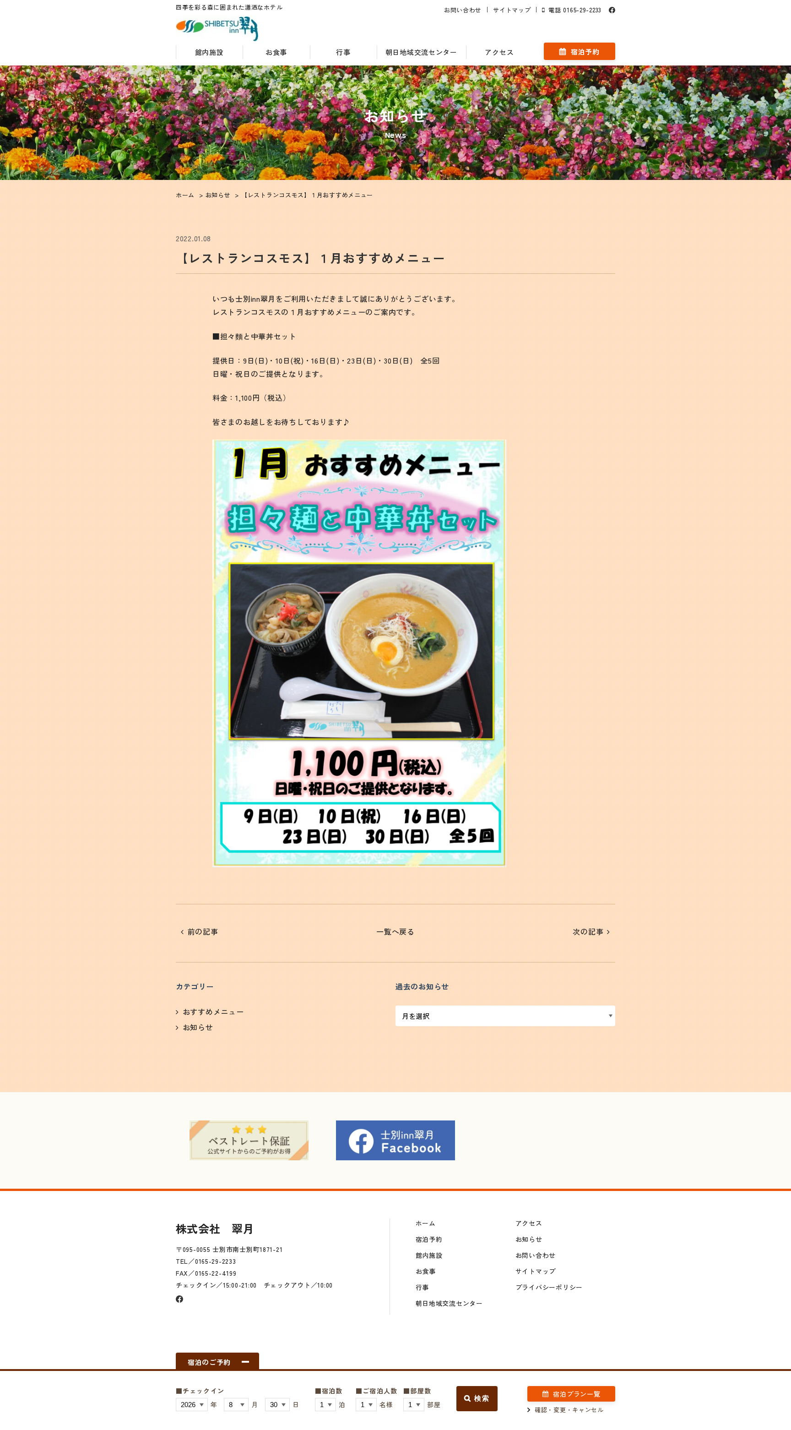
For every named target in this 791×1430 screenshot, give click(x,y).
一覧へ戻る (395, 931)
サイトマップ (512, 9)
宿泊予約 (585, 51)
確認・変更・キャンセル (569, 1409)
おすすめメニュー (213, 1011)
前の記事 (203, 931)
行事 (343, 52)
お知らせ (198, 1027)
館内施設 (209, 52)
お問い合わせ (463, 9)
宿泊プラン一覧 (576, 1393)
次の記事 (588, 931)
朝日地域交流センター (421, 52)
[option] (249, 1140)
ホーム (426, 1223)
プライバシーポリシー (549, 1287)
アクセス (499, 52)
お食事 (276, 52)
